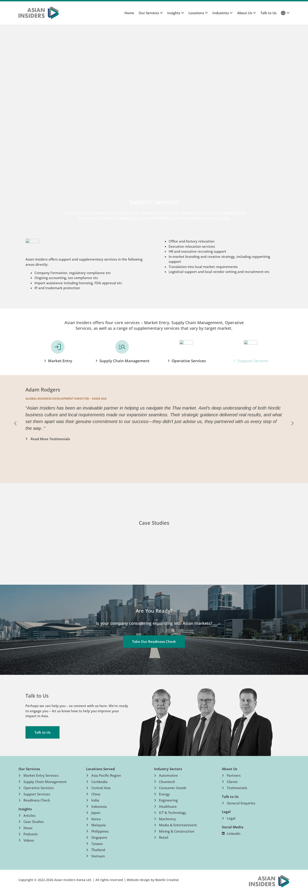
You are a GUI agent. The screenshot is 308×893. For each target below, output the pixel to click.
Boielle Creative (167, 880)
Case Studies (154, 522)
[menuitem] (148, 13)
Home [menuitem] (129, 13)
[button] (15, 423)
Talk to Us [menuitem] (268, 13)
